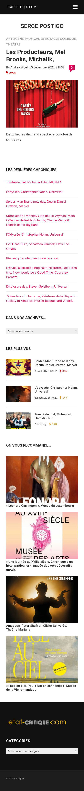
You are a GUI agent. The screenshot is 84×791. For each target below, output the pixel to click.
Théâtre (13, 44)
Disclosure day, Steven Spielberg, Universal (36, 286)
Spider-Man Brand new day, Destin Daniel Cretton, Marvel (56, 363)
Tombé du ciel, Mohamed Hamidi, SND (33, 182)
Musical (32, 38)
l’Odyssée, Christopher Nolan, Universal (34, 234)
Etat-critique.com (21, 7)
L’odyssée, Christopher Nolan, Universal (34, 192)
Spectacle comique (58, 38)
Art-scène (15, 38)
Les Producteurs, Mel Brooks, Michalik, (35, 55)
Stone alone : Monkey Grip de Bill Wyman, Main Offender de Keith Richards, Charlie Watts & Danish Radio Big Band (40, 220)
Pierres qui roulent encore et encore (31, 258)
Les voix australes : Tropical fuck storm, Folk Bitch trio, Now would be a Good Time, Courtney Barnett (41, 272)
